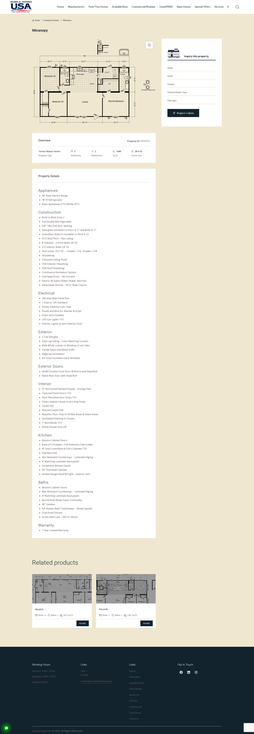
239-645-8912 (90, 686)
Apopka (39, 609)
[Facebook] (181, 672)
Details (82, 623)
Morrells (103, 609)
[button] (149, 45)
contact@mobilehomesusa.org (96, 681)
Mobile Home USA (41, 730)
